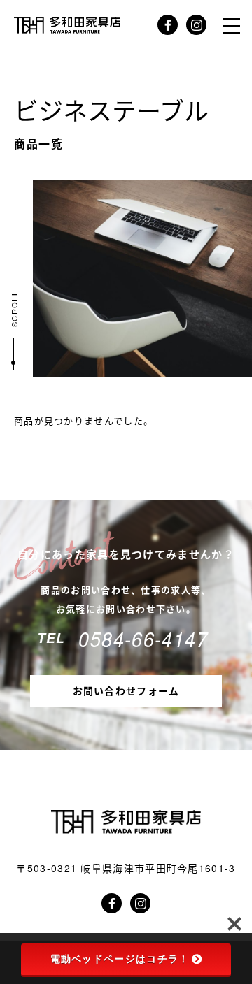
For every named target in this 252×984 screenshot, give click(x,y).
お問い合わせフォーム (126, 690)
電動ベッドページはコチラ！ (120, 959)
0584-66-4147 (143, 638)
